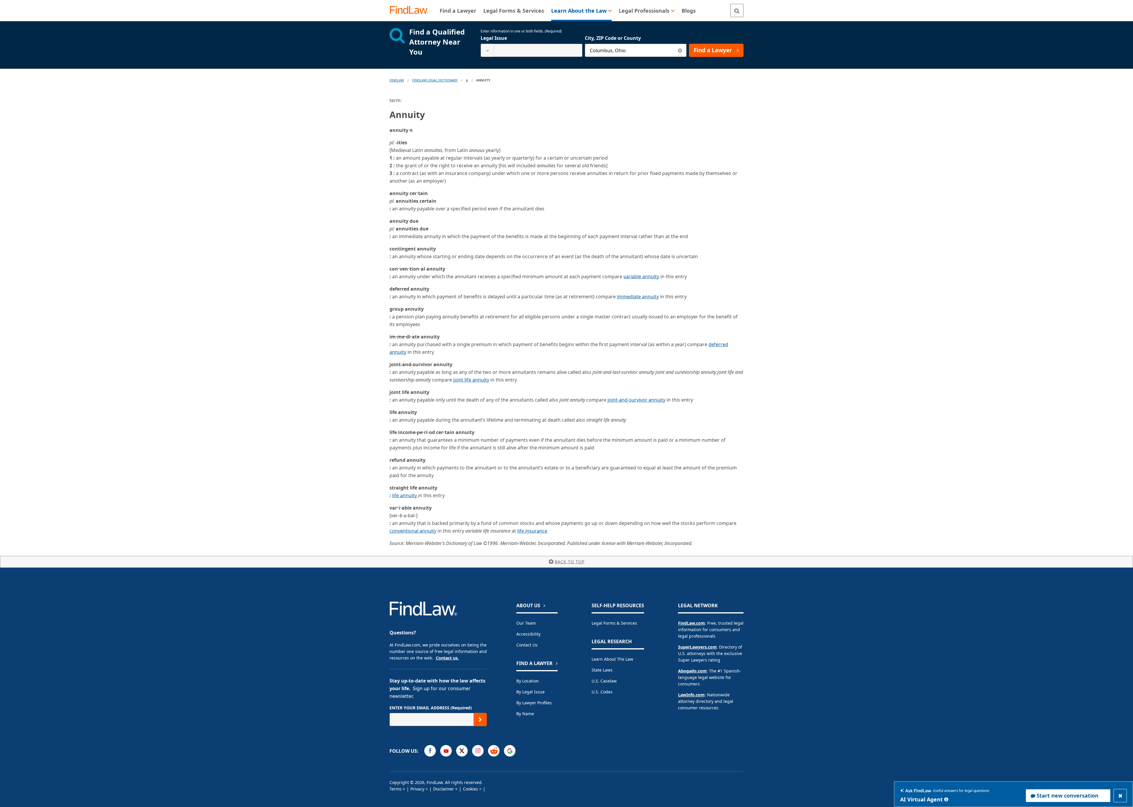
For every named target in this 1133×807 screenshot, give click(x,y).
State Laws (602, 670)
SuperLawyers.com (697, 647)
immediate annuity (638, 296)
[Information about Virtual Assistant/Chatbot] (946, 799)
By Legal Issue (530, 692)
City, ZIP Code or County (613, 38)
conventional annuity (412, 531)
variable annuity (641, 276)
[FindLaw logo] (411, 10)
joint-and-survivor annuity (636, 400)
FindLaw (396, 80)
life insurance (532, 531)
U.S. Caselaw (604, 681)
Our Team (526, 623)
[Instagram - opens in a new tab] (478, 751)
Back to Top (569, 561)
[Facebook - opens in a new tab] (430, 751)
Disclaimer (443, 789)
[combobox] (531, 50)
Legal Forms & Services (614, 623)
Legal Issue (494, 38)
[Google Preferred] (509, 751)
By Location (527, 681)
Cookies (470, 789)
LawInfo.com (691, 695)
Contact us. (447, 658)
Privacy (417, 789)
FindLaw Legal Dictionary (435, 80)
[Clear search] (680, 50)
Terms (395, 789)
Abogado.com (692, 671)
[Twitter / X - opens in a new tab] (462, 751)
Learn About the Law (612, 659)
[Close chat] (1120, 795)
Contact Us (527, 645)
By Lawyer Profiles (534, 702)
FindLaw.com (691, 623)
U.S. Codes (602, 692)
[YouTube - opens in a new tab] (446, 751)
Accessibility (528, 634)
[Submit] (480, 719)
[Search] (737, 10)
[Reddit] (494, 751)
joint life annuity (471, 380)
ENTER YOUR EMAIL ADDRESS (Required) (430, 708)
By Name (525, 713)
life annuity (405, 495)
